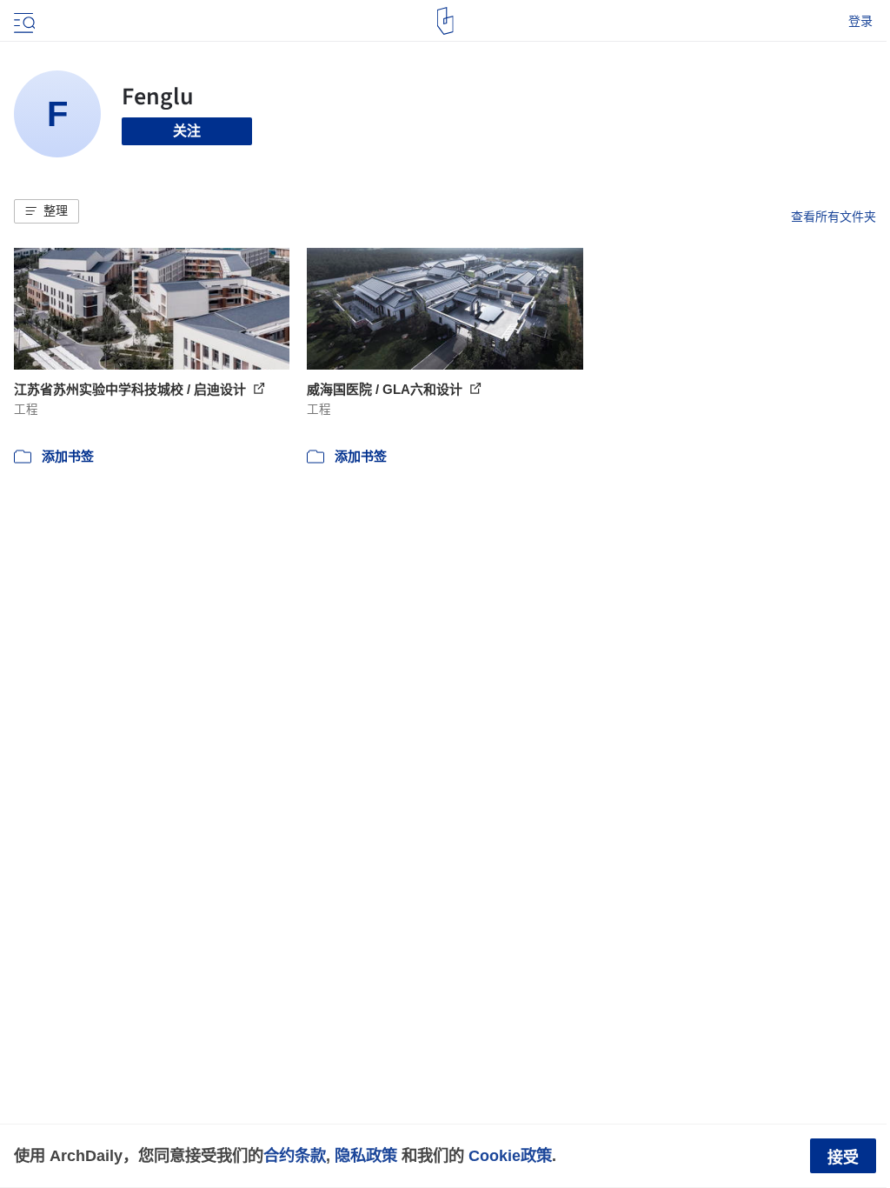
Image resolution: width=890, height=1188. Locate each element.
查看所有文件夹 (833, 216)
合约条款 (294, 1155)
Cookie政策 (510, 1155)
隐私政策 (366, 1155)
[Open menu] (22, 21)
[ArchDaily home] (445, 21)
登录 (860, 21)
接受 (843, 1157)
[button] (46, 211)
